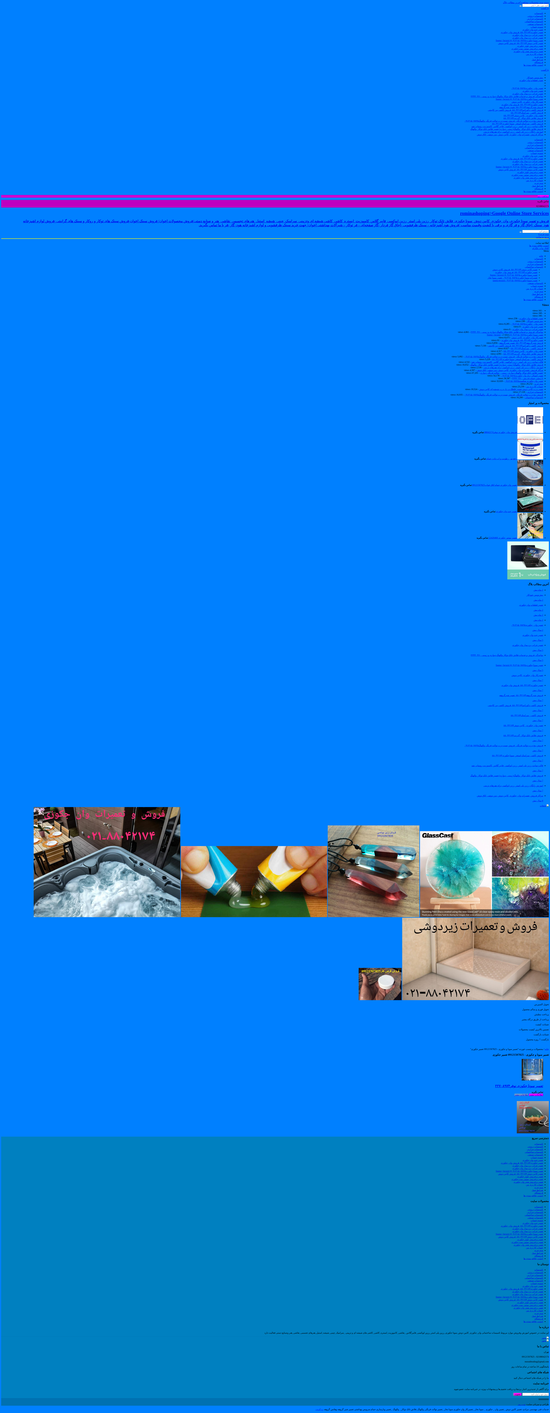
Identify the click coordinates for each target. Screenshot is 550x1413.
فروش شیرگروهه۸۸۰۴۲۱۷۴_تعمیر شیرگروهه (521, 107)
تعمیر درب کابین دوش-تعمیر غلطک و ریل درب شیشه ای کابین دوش (511, 389)
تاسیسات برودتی (535, 16)
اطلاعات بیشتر (536, 1095)
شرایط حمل (537, 59)
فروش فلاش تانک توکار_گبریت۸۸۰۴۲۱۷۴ (523, 118)
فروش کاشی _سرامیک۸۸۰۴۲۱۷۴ (527, 113)
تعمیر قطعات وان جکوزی (531, 80)
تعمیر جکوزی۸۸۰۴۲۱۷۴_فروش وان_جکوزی (522, 32)
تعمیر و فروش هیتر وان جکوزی (528, 51)
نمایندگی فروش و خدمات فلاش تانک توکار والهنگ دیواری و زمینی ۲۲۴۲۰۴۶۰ (507, 96)
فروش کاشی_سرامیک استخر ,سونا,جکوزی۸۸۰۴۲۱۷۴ (517, 123)
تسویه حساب (537, 27)
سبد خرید (538, 57)
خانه (547, 1049)
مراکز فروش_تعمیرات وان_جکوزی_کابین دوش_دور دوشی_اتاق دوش (510, 134)
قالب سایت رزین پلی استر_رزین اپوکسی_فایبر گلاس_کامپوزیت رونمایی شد (507, 126)
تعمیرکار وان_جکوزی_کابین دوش (527, 102)
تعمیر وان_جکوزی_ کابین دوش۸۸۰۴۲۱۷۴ (523, 115)
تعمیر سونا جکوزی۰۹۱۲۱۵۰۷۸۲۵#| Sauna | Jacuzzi (519, 40)
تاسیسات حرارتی (535, 18)
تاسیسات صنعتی (535, 24)
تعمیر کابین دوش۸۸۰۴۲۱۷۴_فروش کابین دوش (520, 43)
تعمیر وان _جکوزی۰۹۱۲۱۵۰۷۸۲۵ (527, 88)
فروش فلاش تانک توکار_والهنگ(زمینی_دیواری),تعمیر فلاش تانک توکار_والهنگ (506, 129)
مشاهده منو (543, 196)
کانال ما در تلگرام (540, 248)
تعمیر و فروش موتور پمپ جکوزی (527, 48)
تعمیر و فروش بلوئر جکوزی (530, 46)
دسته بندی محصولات (539, 2)
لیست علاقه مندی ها (533, 65)
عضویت (517, 1394)
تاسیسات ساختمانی (534, 21)
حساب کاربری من (534, 54)
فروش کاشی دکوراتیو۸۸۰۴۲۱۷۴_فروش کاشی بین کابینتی (515, 110)
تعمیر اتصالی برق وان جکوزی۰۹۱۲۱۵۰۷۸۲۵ (522, 375)
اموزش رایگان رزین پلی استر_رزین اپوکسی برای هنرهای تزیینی (513, 132)
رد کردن (319, 1409)
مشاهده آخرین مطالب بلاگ (516, 2)
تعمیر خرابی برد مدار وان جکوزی (527, 35)
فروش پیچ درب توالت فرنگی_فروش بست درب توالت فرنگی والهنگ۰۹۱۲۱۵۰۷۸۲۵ (503, 121)
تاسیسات (538, 13)
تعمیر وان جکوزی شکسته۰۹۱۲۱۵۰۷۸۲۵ (524, 381)
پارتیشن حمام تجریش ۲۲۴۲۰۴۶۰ (527, 378)
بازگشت (545, 8)
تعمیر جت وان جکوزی (532, 29)
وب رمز (521, 1404)
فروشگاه (539, 62)
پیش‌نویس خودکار (535, 77)
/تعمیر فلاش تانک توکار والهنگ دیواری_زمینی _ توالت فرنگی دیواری (511, 373)
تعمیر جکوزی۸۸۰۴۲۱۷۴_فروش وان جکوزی (522, 104)
